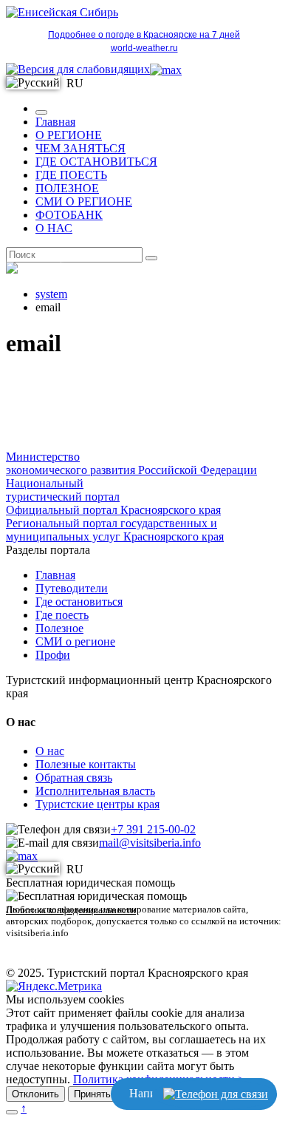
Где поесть (62, 615)
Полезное (59, 628)
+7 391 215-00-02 (153, 829)
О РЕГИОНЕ (68, 135)
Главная (55, 121)
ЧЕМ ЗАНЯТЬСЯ (80, 148)
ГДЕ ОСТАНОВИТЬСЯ (96, 161)
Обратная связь (73, 777)
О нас (49, 751)
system (51, 294)
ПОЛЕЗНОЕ (67, 188)
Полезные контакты (85, 764)
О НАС (53, 228)
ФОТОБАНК (69, 215)
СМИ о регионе (75, 641)
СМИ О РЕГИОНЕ (83, 201)
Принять (92, 1094)
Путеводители (71, 588)
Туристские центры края (97, 804)
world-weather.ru (144, 48)
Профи (52, 654)
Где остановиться (79, 601)
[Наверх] (12, 1112)
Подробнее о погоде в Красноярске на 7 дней (144, 35)
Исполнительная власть (95, 791)
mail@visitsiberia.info (150, 842)
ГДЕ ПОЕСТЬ (71, 175)
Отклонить (35, 1094)
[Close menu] (41, 112)
